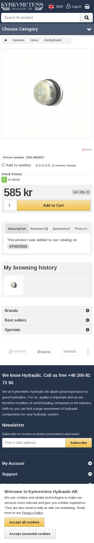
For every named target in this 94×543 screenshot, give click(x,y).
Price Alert (83, 228)
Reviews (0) (39, 228)
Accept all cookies (24, 522)
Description (17, 228)
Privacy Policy (32, 513)
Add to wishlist (18, 165)
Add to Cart (53, 205)
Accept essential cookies (29, 534)
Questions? (61, 228)
